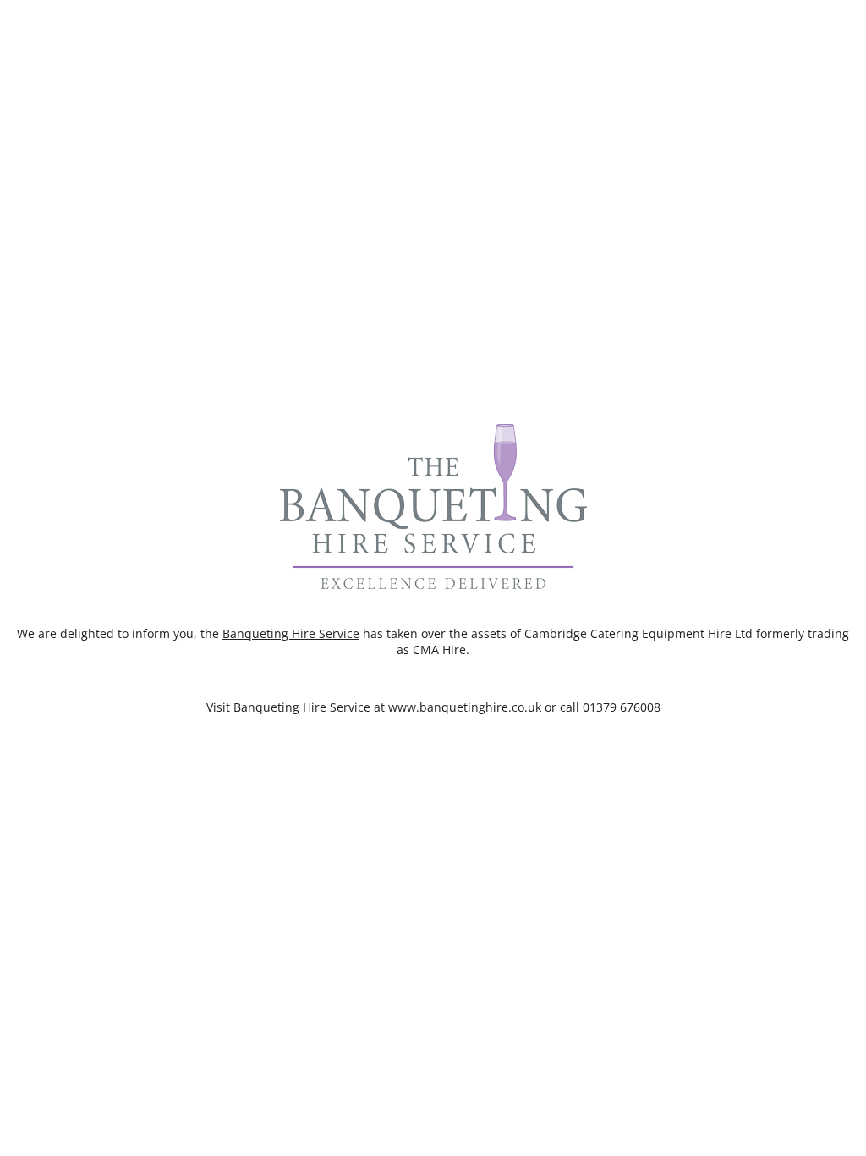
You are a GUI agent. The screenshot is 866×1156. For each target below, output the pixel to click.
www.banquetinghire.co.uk (464, 707)
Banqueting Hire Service (290, 633)
